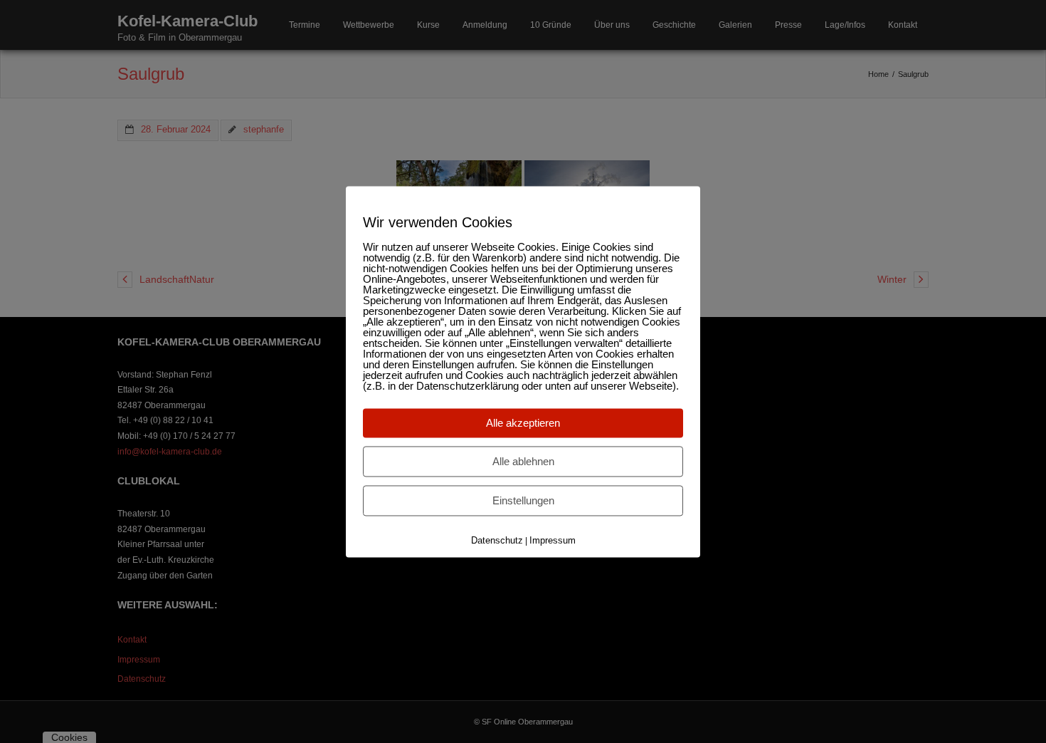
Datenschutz (497, 540)
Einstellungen (523, 500)
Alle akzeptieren (523, 423)
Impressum (552, 540)
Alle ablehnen (523, 461)
